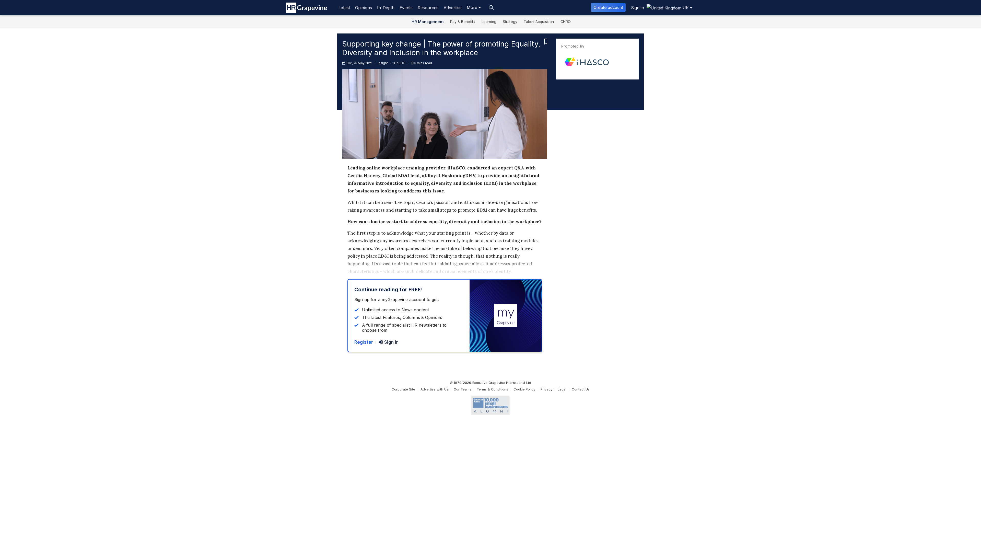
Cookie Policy (524, 389)
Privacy (546, 389)
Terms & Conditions (492, 389)
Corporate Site (403, 389)
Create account (608, 7)
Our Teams (462, 389)
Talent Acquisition (539, 21)
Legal (562, 389)
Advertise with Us (434, 389)
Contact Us (581, 389)
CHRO (565, 21)
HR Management (428, 21)
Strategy (510, 21)
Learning (489, 21)
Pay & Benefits (462, 21)
